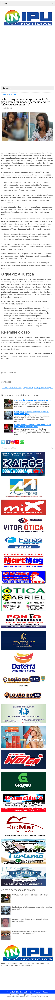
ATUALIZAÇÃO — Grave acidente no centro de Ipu (32, 400)
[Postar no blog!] (5, 382)
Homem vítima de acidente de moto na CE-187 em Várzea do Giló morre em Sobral (32, 426)
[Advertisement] (27, 57)
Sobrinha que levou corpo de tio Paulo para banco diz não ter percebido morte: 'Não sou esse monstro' (26, 102)
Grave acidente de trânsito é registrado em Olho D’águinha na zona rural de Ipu (29, 932)
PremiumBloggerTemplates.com (18, 996)
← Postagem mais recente (11, 388)
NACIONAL (12, 94)
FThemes (20, 995)
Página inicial (28, 388)
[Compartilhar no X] (7, 382)
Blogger (46, 992)
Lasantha (41, 995)
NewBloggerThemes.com (39, 996)
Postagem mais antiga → (43, 388)
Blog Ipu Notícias (26, 992)
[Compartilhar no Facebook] (9, 382)
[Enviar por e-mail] (2, 382)
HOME (4, 94)
